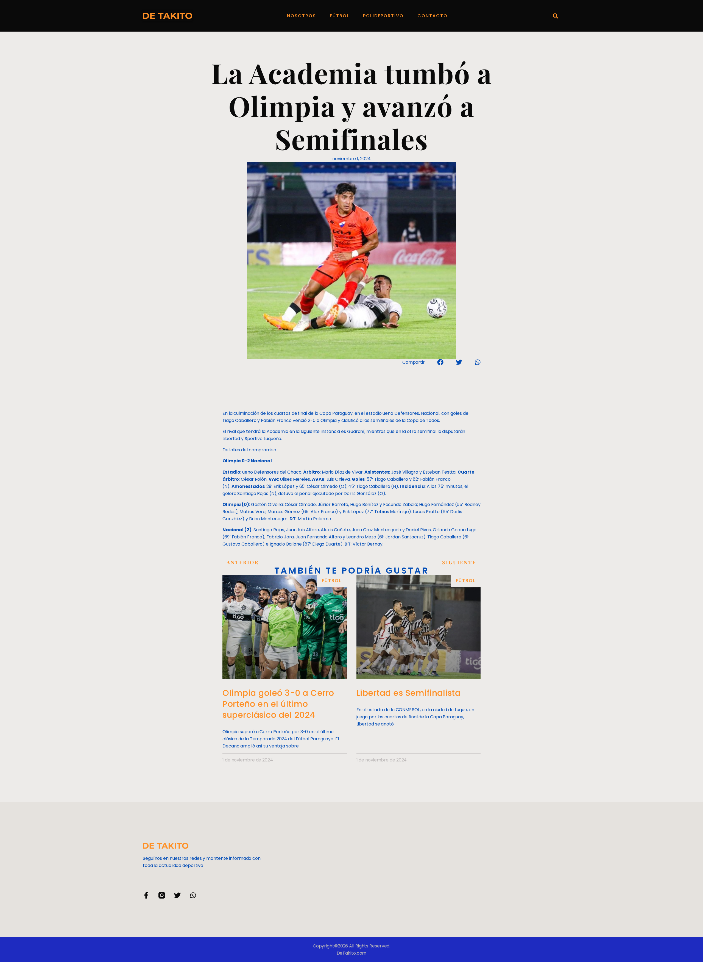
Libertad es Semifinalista (408, 693)
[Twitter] (177, 895)
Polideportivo (383, 16)
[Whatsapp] (193, 895)
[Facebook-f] (146, 895)
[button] (555, 16)
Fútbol (339, 16)
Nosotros (301, 16)
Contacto (432, 16)
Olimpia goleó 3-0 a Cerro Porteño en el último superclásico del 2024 (278, 704)
